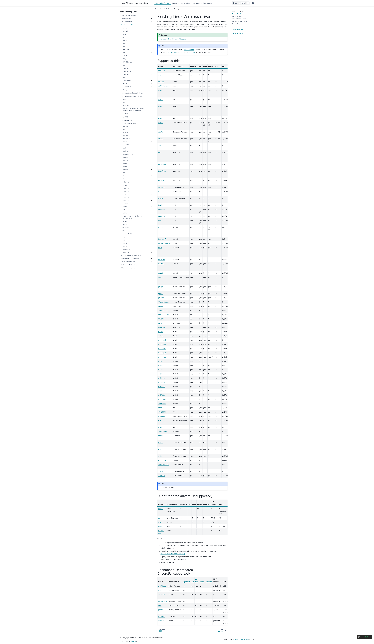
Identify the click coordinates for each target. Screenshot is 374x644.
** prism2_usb (163, 302)
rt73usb (125, 210)
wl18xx (125, 246)
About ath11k (127, 71)
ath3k (124, 77)
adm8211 (126, 31)
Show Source (238, 33)
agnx (124, 34)
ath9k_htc (126, 90)
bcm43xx (126, 105)
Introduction (126, 138)
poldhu (160, 526)
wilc (124, 237)
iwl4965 (125, 135)
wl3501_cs (162, 460)
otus (124, 173)
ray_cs (160, 323)
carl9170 (125, 117)
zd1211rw (126, 252)
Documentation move (128, 262)
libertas (125, 148)
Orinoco (125, 169)
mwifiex (125, 163)
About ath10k (127, 68)
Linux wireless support (128, 15)
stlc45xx (125, 221)
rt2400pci (126, 188)
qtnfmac (125, 179)
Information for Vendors (181, 3)
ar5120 (125, 40)
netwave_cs (162, 601)
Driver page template (129, 123)
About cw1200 (127, 120)
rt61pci (125, 207)
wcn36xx (126, 228)
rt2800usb (126, 200)
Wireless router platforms (129, 268)
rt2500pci (126, 191)
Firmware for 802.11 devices (130, 258)
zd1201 (160, 471)
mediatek (126, 160)
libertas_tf (126, 151)
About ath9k (127, 87)
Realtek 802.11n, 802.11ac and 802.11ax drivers (132, 217)
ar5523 (125, 43)
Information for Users (163, 3)
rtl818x (125, 213)
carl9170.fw (126, 114)
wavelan (161, 621)
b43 (124, 102)
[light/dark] (253, 3)
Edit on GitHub (239, 29)
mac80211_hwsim (128, 154)
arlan (160, 590)
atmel (124, 99)
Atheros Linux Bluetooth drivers (133, 93)
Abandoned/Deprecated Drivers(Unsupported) (240, 23)
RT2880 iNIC (127, 203)
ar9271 (125, 56)
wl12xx (125, 243)
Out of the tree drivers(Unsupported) (239, 18)
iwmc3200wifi (127, 145)
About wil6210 (127, 234)
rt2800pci (126, 197)
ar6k (124, 46)
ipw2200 (125, 129)
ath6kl (125, 84)
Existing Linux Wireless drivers (131, 25)
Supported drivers (238, 14)
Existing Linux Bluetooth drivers (131, 255)
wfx (124, 231)
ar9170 (125, 53)
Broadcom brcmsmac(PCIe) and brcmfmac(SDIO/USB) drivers (133, 110)
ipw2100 (125, 126)
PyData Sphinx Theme (241, 639)
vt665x (125, 224)
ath (124, 65)
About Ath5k (127, 80)
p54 (124, 176)
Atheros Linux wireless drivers (132, 96)
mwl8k (125, 166)
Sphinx (133, 641)
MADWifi (125, 157)
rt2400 (125, 185)
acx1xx (125, 28)
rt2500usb (126, 194)
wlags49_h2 (127, 249)
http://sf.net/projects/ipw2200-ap (173, 554)
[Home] (156, 9)
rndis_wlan (126, 182)
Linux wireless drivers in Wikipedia (173, 39)
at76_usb (125, 59)
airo (124, 37)
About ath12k (127, 74)
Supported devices (127, 22)
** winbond (162, 431)
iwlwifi (125, 142)
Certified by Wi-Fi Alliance (129, 265)
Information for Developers (202, 3)
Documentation (126, 18)
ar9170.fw (126, 49)
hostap (160, 198)
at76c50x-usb (127, 62)
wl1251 (125, 240)
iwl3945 (125, 132)
